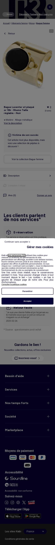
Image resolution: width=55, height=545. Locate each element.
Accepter (28, 301)
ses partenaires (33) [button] (16, 255)
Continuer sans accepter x (17, 241)
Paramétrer (27, 291)
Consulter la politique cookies (14, 284)
